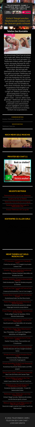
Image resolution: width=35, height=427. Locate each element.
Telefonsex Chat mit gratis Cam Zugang (17, 202)
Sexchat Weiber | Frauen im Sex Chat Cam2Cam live (17, 378)
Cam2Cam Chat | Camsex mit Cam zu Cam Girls (18, 288)
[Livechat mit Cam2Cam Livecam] (17, 181)
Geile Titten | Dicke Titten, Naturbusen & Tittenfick (17, 329)
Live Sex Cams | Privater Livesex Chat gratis (17, 347)
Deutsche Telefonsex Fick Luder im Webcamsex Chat (17, 205)
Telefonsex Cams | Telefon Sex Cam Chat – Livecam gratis (18, 420)
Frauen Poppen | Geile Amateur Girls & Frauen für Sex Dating (17, 311)
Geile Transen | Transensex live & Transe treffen (17, 338)
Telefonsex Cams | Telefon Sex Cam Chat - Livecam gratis (17, 7)
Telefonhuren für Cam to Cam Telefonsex (17, 195)
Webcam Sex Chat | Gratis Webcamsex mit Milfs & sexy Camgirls (18, 403)
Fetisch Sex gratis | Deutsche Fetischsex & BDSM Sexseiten (17, 302)
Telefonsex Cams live (12, 125)
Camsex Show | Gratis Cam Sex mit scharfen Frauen (17, 295)
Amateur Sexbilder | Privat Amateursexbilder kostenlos (17, 279)
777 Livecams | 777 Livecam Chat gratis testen (17, 261)
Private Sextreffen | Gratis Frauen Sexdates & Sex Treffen (17, 364)
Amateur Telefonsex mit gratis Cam (13, 118)
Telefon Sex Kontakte (17, 31)
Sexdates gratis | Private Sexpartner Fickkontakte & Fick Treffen (17, 385)
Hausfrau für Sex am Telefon (17, 198)
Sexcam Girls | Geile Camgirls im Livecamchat (17, 372)
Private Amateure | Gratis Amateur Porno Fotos (17, 355)
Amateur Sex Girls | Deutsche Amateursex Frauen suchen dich (17, 270)
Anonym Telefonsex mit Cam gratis (17, 209)
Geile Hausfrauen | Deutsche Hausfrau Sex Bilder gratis (17, 320)
